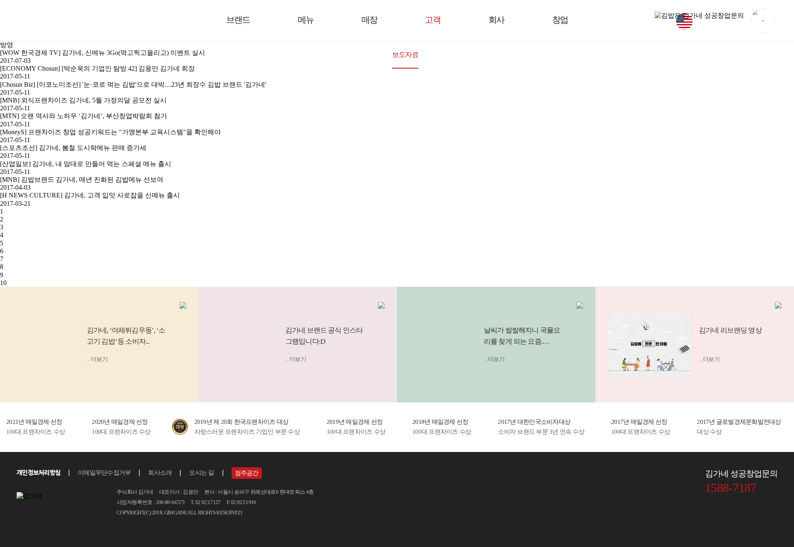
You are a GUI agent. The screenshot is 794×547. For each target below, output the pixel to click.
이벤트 (365, 55)
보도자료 (405, 55)
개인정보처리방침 (38, 472)
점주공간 (448, 55)
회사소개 (160, 472)
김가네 (54, 20)
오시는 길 (201, 472)
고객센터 (520, 55)
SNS (484, 55)
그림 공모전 (321, 55)
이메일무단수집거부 (104, 472)
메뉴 (305, 20)
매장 (369, 20)
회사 (496, 20)
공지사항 (274, 55)
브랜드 (238, 20)
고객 (432, 20)
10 (3, 282)
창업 (560, 20)
